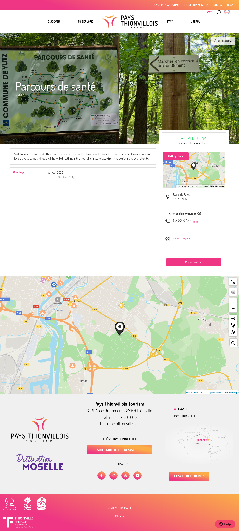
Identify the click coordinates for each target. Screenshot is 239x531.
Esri (196, 392)
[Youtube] (137, 475)
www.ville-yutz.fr (182, 238)
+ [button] (233, 302)
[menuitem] (54, 21)
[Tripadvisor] (125, 475)
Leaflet (189, 392)
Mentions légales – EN (119, 508)
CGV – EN (119, 516)
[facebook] (101, 475)
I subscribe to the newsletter (119, 450)
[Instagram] (113, 475)
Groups (217, 5)
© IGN (202, 392)
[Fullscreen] (233, 281)
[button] (219, 12)
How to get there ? (189, 476)
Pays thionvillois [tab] (185, 416)
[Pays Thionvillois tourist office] (40, 440)
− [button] (233, 308)
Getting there (175, 156)
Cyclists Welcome (166, 5)
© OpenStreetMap (215, 392)
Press (229, 5)
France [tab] (183, 409)
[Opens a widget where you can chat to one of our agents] (225, 524)
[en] (227, 12)
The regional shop (195, 5)
